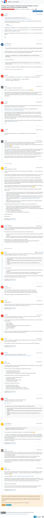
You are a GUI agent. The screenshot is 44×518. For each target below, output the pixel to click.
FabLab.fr (23, 76)
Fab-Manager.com (14, 121)
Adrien (5, 167)
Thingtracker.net (9, 25)
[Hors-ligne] (2, 44)
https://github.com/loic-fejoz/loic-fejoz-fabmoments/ (14, 110)
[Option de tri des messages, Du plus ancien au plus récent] (31, 11)
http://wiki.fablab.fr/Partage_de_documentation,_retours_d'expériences (17, 18)
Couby (5, 86)
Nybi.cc (28, 29)
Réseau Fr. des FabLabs (13, 1)
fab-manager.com (14, 29)
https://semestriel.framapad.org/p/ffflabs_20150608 (24, 476)
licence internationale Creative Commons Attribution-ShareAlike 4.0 (15, 513)
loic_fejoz (6, 14)
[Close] (42, 496)
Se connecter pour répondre (37, 11)
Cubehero (10, 150)
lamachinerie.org (13, 219)
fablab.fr (31, 33)
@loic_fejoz (10, 43)
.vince (5, 43)
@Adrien (10, 225)
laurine (5, 449)
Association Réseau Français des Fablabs (8, 9)
